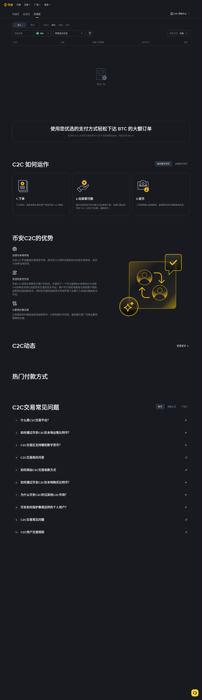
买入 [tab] (19, 25)
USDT (46, 25)
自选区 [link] (26, 14)
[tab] (15, 14)
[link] (104, 457)
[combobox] (43, 33)
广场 (36, 4)
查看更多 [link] (181, 345)
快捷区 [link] (15, 14)
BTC (54, 25)
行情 (19, 4)
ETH (68, 25)
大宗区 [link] (37, 14)
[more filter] (90, 33)
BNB (61, 25)
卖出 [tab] (32, 25)
